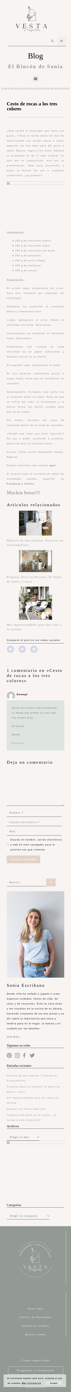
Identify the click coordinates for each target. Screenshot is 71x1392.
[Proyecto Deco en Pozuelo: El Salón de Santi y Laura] (35, 569)
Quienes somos (35, 1334)
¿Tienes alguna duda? (36, 1360)
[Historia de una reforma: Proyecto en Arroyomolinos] (35, 533)
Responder (18, 743)
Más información (31, 1383)
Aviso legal (35, 1308)
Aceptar (54, 1383)
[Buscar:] (26, 882)
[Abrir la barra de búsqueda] (52, 41)
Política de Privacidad (35, 1317)
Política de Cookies (35, 1326)
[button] (35, 78)
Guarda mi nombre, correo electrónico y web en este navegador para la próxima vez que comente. (36, 844)
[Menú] (61, 41)
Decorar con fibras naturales (26, 1109)
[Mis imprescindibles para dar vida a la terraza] (35, 617)
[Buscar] (51, 882)
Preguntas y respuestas (35, 1370)
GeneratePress (35, 1387)
